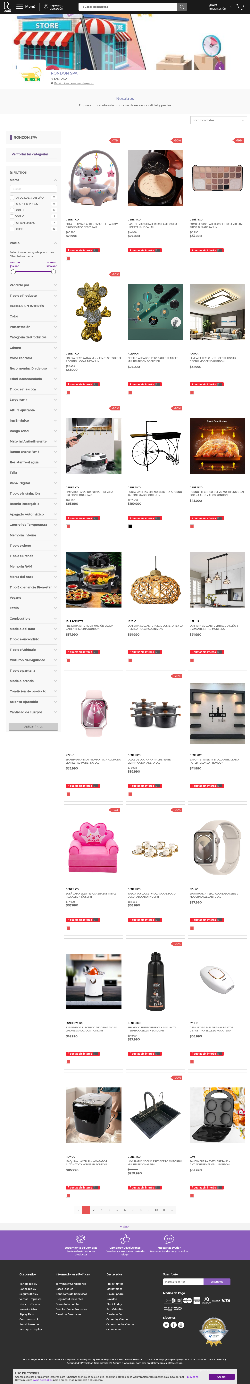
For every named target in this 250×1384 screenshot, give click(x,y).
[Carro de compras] (240, 7)
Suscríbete (217, 1281)
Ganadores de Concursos (71, 1294)
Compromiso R (29, 1319)
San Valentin (114, 1309)
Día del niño (114, 1314)
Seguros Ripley (29, 1294)
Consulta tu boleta (67, 1304)
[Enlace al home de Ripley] (7, 7)
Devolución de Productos (71, 1309)
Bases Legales (64, 1289)
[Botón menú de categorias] (19, 6)
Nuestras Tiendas (30, 1304)
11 (164, 1210)
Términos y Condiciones (71, 1283)
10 (156, 1210)
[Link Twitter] (166, 1325)
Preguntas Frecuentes (69, 1299)
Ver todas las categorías (30, 154)
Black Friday (114, 1304)
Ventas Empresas (30, 1299)
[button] (33, 197)
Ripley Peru (27, 1314)
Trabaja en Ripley (31, 1329)
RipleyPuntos (114, 1283)
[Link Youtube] (181, 1325)
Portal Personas (29, 1324)
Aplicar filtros (33, 726)
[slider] (13, 271)
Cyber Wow (113, 1329)
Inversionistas (28, 1309)
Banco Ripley (28, 1289)
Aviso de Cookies (43, 1380)
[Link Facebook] (174, 1325)
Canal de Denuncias (68, 1314)
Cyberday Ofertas (117, 1319)
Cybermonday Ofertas (120, 1324)
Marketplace (114, 1289)
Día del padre (115, 1294)
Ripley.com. (192, 1376)
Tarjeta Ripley (28, 1283)
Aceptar (221, 1376)
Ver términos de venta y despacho (74, 83)
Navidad (111, 1299)
